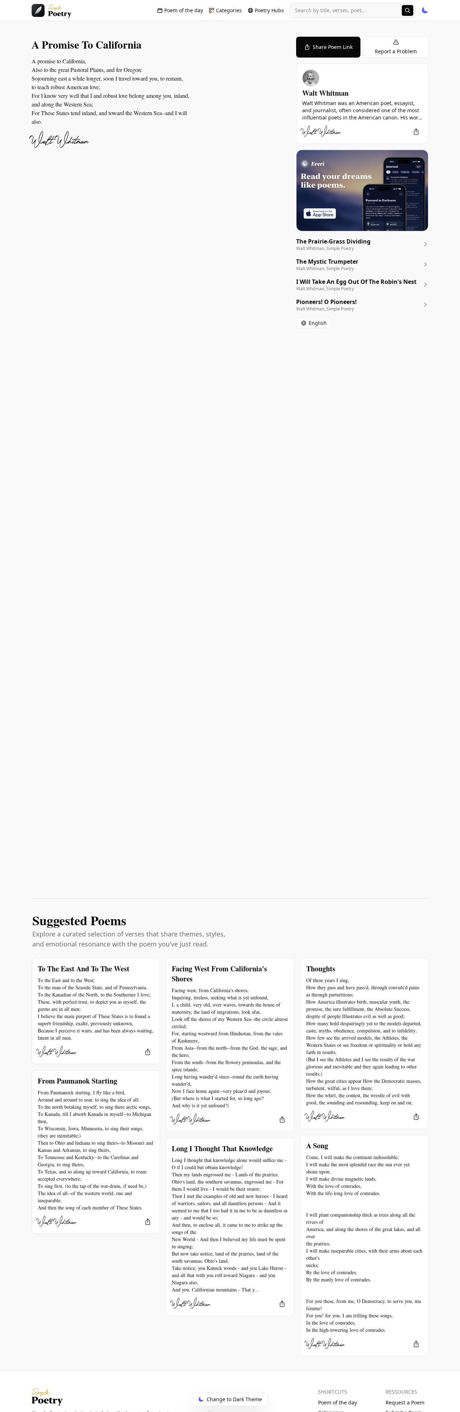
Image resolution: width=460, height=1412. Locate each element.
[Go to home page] (52, 10)
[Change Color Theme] (424, 10)
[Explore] (407, 10)
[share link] (416, 132)
